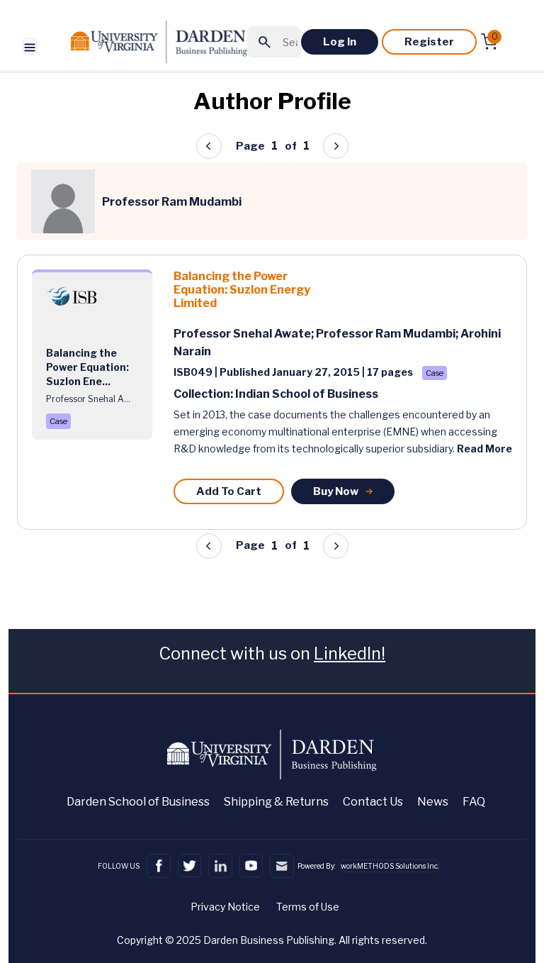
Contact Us (373, 801)
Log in (339, 41)
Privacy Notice (225, 907)
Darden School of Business (138, 801)
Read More (484, 448)
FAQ (474, 801)
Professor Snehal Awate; (245, 333)
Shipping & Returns (276, 801)
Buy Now (335, 491)
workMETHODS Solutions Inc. (389, 866)
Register (429, 41)
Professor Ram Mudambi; (388, 333)
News (432, 801)
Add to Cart (228, 491)
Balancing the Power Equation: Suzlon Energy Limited (242, 289)
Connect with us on (272, 653)
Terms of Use (307, 907)
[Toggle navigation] (30, 46)
